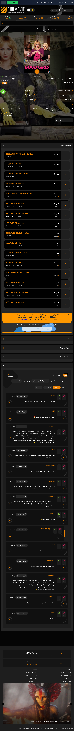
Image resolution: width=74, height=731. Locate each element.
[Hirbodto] (63, 604)
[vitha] (63, 403)
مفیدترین (38, 387)
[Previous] (3, 704)
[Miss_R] (63, 520)
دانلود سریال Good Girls (43, 29)
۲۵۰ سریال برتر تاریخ (31, 675)
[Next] (71, 704)
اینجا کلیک (24, 319)
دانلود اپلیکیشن (12, 3)
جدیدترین (56, 387)
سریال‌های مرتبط (65, 348)
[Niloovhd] (63, 418)
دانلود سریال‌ (34, 669)
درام (63, 95)
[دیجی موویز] (13, 15)
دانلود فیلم (68, 669)
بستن (3, 3)
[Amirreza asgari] (60, 536)
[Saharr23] (63, 438)
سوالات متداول (33, 678)
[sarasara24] (63, 567)
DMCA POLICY (33, 681)
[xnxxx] (63, 620)
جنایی (67, 95)
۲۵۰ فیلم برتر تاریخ (66, 675)
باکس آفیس (67, 678)
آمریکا (23, 99)
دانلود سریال (57, 29)
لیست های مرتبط (65, 357)
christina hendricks (49, 104)
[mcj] (63, 457)
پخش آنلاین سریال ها (31, 672)
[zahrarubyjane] (63, 473)
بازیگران (68, 339)
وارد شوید (55, 10)
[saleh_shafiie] (63, 488)
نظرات (69, 365)
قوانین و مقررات (67, 681)
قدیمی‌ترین (48, 387)
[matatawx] (63, 586)
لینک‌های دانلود (66, 145)
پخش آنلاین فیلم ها (65, 672)
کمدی (59, 95)
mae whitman (62, 104)
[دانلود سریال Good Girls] (37, 54)
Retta (56, 104)
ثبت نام (66, 10)
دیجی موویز (67, 29)
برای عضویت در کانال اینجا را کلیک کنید (37, 329)
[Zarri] (63, 552)
